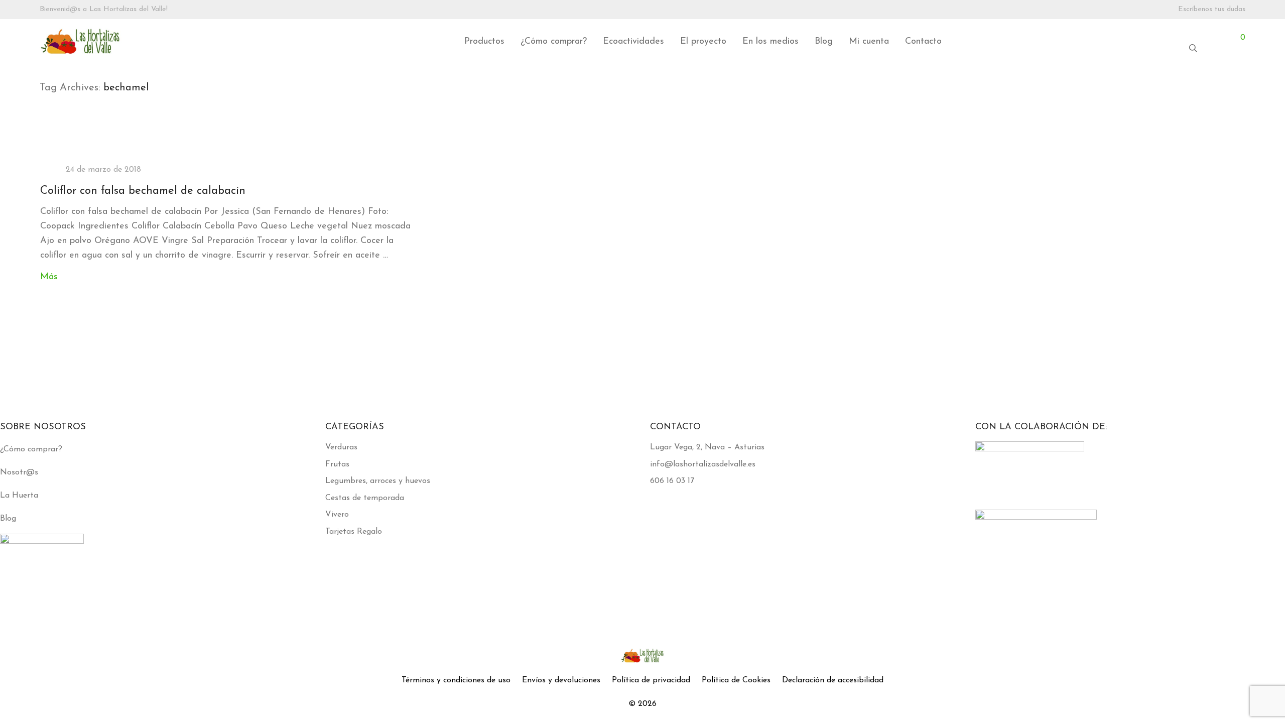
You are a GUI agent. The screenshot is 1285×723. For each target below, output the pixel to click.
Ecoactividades (633, 41)
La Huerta (19, 496)
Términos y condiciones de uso (456, 680)
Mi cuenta (869, 41)
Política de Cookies (736, 680)
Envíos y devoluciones (561, 680)
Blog (824, 41)
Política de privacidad (651, 680)
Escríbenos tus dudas (1211, 9)
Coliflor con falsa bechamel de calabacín (142, 191)
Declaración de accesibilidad (832, 680)
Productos (484, 41)
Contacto (923, 41)
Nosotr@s (19, 472)
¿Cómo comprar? (554, 41)
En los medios (770, 41)
